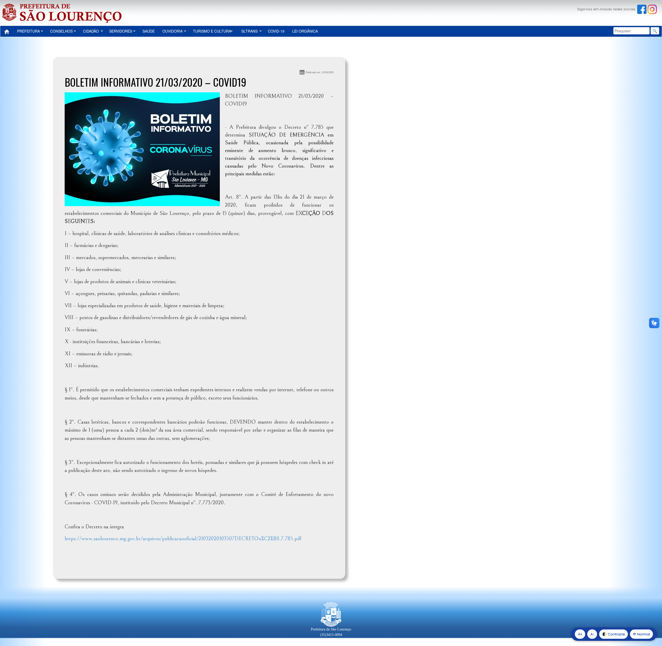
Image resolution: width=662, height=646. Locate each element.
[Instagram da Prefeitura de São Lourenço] (652, 9)
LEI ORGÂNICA (305, 31)
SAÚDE (148, 31)
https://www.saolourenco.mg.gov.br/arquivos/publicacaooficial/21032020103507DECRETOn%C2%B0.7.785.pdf (183, 539)
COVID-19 (276, 31)
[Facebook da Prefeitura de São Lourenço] (642, 9)
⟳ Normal (641, 634)
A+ (580, 634)
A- (592, 634)
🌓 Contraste (613, 634)
